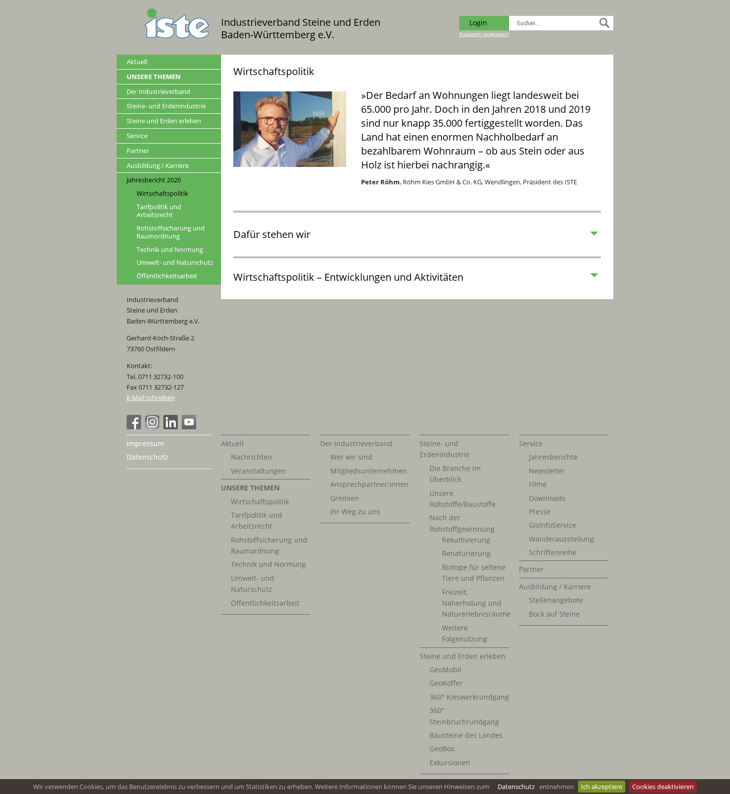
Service (137, 135)
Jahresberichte (553, 457)
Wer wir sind (351, 457)
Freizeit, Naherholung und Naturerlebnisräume (476, 603)
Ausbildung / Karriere (158, 165)
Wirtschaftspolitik (162, 193)
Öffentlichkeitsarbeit (167, 276)
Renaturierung (466, 553)
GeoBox (442, 748)
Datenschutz (516, 786)
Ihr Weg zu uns (355, 511)
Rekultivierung (466, 540)
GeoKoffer (446, 683)
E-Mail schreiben (151, 397)
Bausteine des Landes (466, 735)
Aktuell (137, 61)
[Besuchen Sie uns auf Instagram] (153, 426)
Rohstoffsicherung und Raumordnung (171, 232)
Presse (540, 511)
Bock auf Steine (554, 614)
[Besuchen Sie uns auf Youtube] (190, 426)
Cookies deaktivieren (663, 786)
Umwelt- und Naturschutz (175, 262)
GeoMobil (445, 669)
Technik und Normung (170, 249)
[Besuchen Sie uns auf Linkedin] (171, 426)
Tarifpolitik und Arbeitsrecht (159, 211)
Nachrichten (251, 457)
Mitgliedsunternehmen (368, 471)
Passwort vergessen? (484, 33)
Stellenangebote (556, 600)
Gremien (344, 498)
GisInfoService (552, 525)
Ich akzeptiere (601, 786)
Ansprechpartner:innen (369, 484)
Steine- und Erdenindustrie (166, 105)
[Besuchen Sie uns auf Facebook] (135, 426)
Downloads (547, 498)
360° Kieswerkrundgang (469, 697)
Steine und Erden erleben (164, 120)
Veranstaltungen (258, 471)
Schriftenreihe (553, 552)
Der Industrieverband (158, 91)
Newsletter (547, 471)
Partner (138, 150)
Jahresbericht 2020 (154, 179)
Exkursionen (450, 762)
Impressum (145, 443)
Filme (538, 484)
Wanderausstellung (561, 539)
